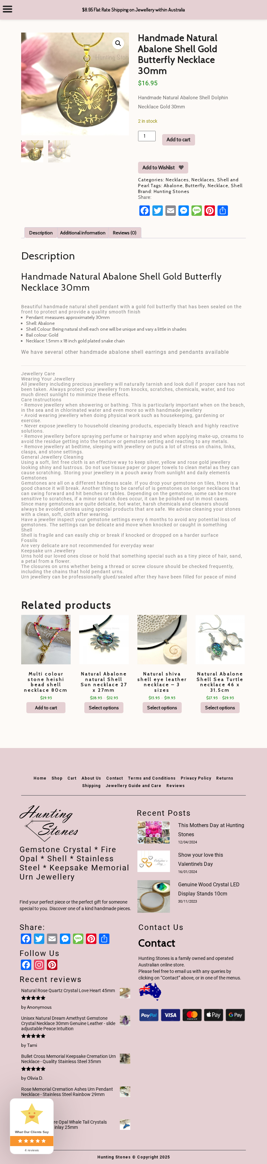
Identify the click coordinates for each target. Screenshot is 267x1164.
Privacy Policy (196, 778)
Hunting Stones (172, 191)
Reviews (175, 785)
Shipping (91, 785)
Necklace (218, 185)
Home (40, 778)
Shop (57, 778)
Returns (224, 778)
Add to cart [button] (46, 708)
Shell (237, 185)
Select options (104, 708)
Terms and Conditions (152, 778)
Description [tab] (41, 233)
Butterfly (195, 185)
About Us (91, 778)
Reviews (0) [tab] (124, 233)
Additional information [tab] (82, 233)
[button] (118, 43)
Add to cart (178, 140)
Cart (72, 778)
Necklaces (177, 180)
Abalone (173, 185)
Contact (114, 778)
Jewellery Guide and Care (133, 785)
